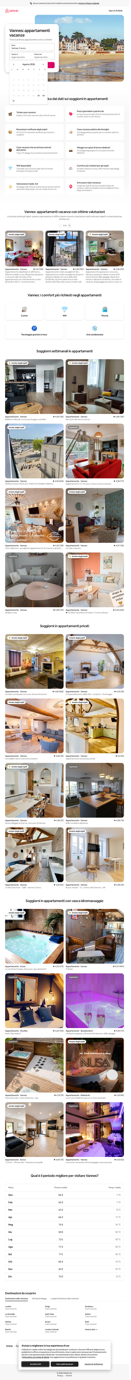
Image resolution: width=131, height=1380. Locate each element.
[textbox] (20, 57)
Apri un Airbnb (115, 10)
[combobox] (32, 48)
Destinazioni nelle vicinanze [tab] (16, 1298)
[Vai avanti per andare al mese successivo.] (43, 64)
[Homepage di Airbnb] (11, 11)
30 (43, 95)
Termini (69, 1376)
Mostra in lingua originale (88, 3)
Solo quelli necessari (64, 1364)
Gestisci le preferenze (94, 1364)
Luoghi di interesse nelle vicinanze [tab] (65, 1298)
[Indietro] (60, 225)
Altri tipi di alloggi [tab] (39, 1298)
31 (13, 101)
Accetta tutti (35, 1364)
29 (38, 95)
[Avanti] (69, 225)
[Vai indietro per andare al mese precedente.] (14, 64)
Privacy (60, 1376)
